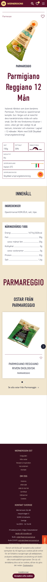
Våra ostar (23, 459)
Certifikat (23, 492)
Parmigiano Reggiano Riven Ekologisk (23, 368)
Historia (23, 481)
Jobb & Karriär (23, 488)
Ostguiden (23, 456)
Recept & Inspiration (23, 463)
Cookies (23, 498)
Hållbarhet (23, 495)
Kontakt (23, 470)
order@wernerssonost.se (26, 537)
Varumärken (23, 466)
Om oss (23, 476)
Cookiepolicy (28, 565)
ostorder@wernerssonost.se (28, 540)
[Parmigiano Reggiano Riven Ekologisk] (23, 332)
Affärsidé (23, 485)
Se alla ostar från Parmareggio (22, 387)
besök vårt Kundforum (23, 533)
